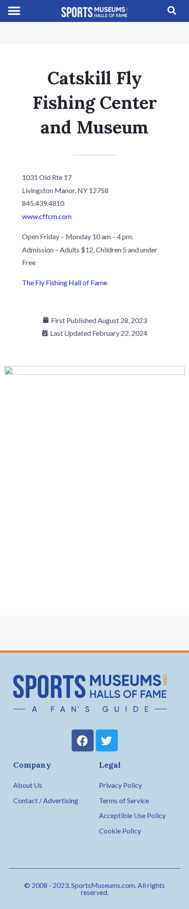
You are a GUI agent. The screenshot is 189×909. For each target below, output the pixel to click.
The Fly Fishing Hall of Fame (64, 282)
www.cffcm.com (47, 216)
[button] (14, 11)
